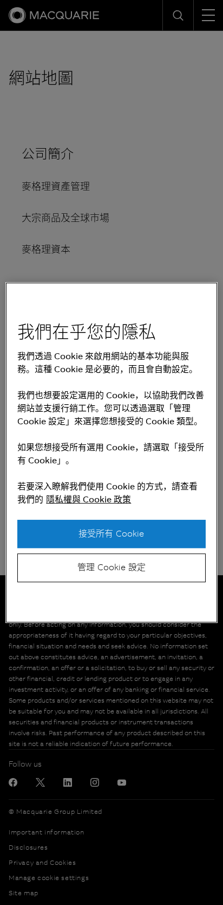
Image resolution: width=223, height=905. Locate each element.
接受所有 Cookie (111, 533)
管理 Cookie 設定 (111, 567)
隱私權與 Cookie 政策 (88, 499)
